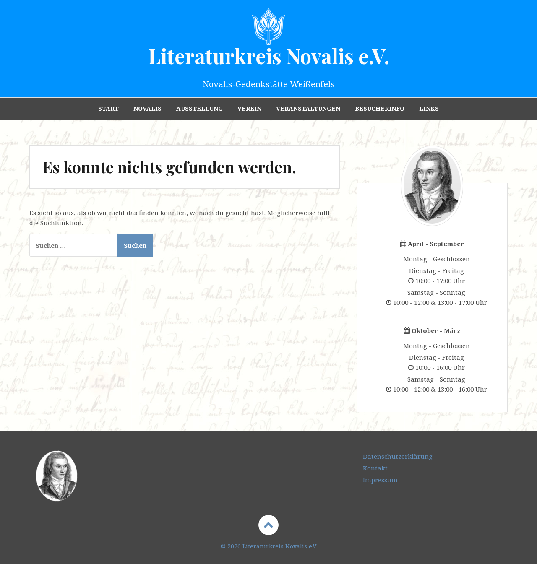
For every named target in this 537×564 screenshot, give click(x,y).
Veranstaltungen (308, 108)
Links (429, 108)
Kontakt (375, 468)
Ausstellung (199, 108)
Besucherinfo (379, 108)
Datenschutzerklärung (398, 456)
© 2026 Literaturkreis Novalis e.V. (269, 546)
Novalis (147, 108)
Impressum (380, 480)
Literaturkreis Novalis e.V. (268, 55)
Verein (249, 108)
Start (108, 108)
